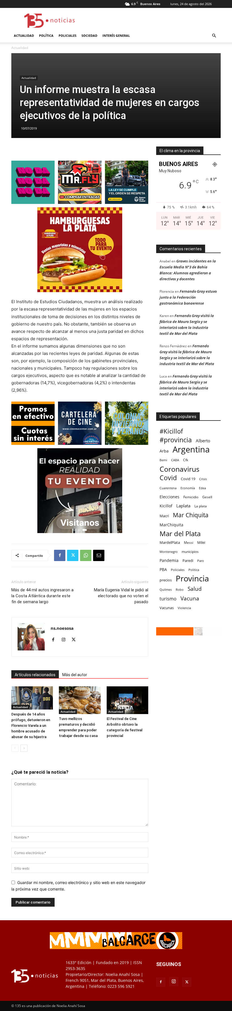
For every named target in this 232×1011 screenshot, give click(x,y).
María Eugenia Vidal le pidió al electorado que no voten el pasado (121, 595)
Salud (195, 589)
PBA (163, 569)
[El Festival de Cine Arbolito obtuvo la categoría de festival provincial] (127, 700)
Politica (193, 570)
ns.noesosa (62, 628)
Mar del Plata (180, 533)
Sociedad (89, 35)
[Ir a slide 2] (80, 530)
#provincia (176, 440)
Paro (200, 561)
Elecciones (169, 496)
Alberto (203, 440)
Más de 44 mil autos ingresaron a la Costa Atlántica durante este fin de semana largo (42, 595)
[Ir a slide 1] (75, 530)
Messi (188, 542)
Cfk (185, 460)
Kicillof (166, 505)
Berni (163, 460)
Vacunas (167, 607)
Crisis (203, 479)
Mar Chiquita (191, 515)
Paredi (187, 560)
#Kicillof (171, 431)
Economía (188, 488)
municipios (190, 551)
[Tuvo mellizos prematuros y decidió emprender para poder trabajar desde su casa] (79, 700)
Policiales (67, 35)
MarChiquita (171, 524)
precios (166, 580)
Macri (164, 515)
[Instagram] (65, 640)
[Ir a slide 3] (85, 530)
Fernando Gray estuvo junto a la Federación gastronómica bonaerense (188, 297)
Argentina (191, 449)
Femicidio (190, 497)
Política (46, 35)
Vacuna (190, 598)
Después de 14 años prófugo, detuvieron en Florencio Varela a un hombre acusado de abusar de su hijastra (30, 725)
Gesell (207, 497)
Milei (201, 542)
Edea (202, 488)
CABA (175, 460)
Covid (168, 478)
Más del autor (74, 674)
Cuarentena (168, 488)
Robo (180, 589)
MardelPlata (170, 542)
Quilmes (166, 589)
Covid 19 (188, 478)
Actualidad (24, 35)
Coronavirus (179, 469)
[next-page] (23, 748)
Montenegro (169, 551)
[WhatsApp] (85, 555)
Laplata (183, 505)
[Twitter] (72, 555)
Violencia (184, 608)
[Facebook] (59, 555)
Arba (164, 451)
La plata (200, 506)
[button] (214, 35)
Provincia (192, 578)
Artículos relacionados (35, 674)
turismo (168, 599)
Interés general (116, 35)
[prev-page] (14, 748)
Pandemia (169, 560)
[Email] (98, 555)
